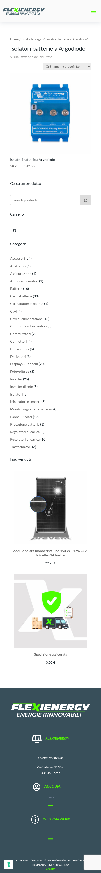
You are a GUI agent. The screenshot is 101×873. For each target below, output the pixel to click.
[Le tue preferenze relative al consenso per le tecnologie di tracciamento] (8, 864)
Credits (50, 869)
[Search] (85, 200)
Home (14, 39)
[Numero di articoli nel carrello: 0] (14, 230)
